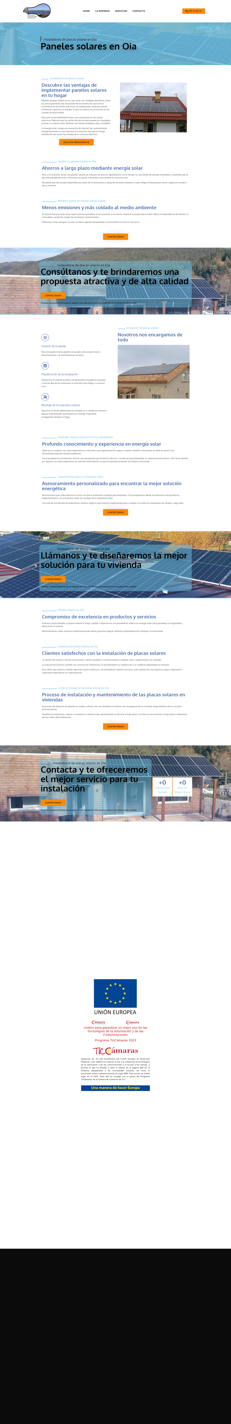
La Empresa (102, 11)
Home (86, 11)
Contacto (138, 11)
